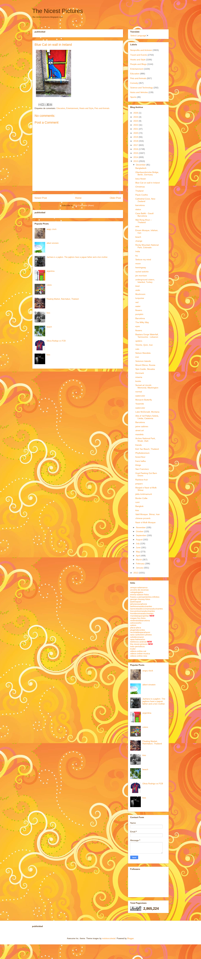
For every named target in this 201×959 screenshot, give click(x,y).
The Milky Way (142, 322)
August (139, 539)
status (138, 209)
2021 (136, 129)
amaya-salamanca (138, 587)
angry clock (52, 229)
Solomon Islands (143, 361)
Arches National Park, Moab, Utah (145, 439)
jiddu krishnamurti (143, 494)
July (138, 543)
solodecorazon (137, 637)
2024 (136, 117)
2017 (136, 145)
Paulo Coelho (141, 195)
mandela (139, 434)
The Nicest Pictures (57, 11)
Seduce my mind (143, 259)
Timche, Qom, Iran (144, 345)
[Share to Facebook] (48, 104)
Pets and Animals (101, 108)
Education (61, 108)
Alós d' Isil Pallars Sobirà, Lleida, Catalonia (147, 417)
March (139, 559)
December (141, 165)
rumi (137, 502)
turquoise (139, 298)
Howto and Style (86, 108)
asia (137, 226)
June (138, 547)
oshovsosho (135, 623)
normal (138, 391)
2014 (136, 157)
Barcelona (140, 318)
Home (78, 198)
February (140, 563)
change (138, 241)
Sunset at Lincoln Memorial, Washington (146, 386)
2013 (136, 161)
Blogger (130, 938)
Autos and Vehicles (139, 92)
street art (139, 430)
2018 (136, 141)
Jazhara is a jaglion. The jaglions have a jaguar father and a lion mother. (77, 257)
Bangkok (139, 506)
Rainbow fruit (141, 479)
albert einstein (53, 243)
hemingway (140, 267)
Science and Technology (141, 87)
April (138, 555)
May (138, 551)
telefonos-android (138, 642)
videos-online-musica (140, 653)
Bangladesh (140, 168)
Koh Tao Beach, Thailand (147, 449)
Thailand (139, 191)
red (136, 302)
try (136, 255)
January (140, 567)
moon (138, 263)
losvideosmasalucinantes (141, 613)
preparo (139, 483)
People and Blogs (138, 64)
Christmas (140, 186)
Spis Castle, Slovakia (145, 369)
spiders (138, 341)
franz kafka (140, 461)
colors (49, 285)
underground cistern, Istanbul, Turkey (145, 280)
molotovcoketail (109, 938)
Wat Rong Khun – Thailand (143, 221)
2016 (136, 149)
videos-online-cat (138, 651)
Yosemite (139, 404)
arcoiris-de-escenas (139, 590)
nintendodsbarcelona (140, 620)
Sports (133, 97)
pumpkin (139, 314)
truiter (133, 649)
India (137, 251)
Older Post (115, 198)
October (140, 531)
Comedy (134, 83)
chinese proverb (142, 518)
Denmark (139, 373)
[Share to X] (45, 104)
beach (49, 327)
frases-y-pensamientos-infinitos (144, 597)
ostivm (133, 625)
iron (137, 357)
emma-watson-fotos (139, 594)
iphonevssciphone (138, 604)
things (138, 465)
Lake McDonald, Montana (147, 412)
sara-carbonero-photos (141, 634)
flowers (138, 310)
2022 (136, 125)
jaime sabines (141, 426)
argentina (50, 271)
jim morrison (141, 275)
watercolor (140, 396)
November (141, 527)
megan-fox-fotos (138, 618)
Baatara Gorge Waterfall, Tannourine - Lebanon (146, 335)
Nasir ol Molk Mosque (145, 522)
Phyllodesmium (142, 453)
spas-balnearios (137, 639)
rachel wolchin (142, 271)
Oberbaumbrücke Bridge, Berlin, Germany (147, 173)
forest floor (140, 457)
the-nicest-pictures (138, 644)
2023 (136, 121)
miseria (138, 377)
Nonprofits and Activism (141, 50)
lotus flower (140, 179)
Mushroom (140, 294)
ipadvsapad (135, 601)
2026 (136, 113)
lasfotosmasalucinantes (141, 606)
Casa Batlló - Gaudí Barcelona (144, 214)
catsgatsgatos (136, 592)
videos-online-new (138, 656)
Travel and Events (138, 55)
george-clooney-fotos (140, 599)
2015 (136, 153)
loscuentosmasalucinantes (142, 611)
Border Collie (141, 498)
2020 (136, 133)
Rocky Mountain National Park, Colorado (147, 246)
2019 (136, 137)
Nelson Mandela (143, 353)
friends (138, 445)
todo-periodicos (137, 646)
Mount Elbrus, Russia (145, 365)
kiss (48, 313)
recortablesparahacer (140, 632)
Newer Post (41, 198)
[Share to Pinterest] (50, 104)
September (141, 535)
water (138, 306)
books (138, 381)
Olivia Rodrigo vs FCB (56, 341)
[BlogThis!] (42, 104)
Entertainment (72, 108)
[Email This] (39, 104)
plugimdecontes (137, 630)
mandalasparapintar (139, 616)
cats (137, 349)
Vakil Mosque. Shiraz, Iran (147, 514)
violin (137, 290)
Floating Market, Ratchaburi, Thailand (63, 299)
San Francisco (142, 469)
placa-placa (135, 627)
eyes (137, 326)
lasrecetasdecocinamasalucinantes (146, 608)
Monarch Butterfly (143, 400)
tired (137, 286)
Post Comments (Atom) (84, 205)
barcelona (140, 205)
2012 (136, 573)
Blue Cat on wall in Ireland (147, 183)
